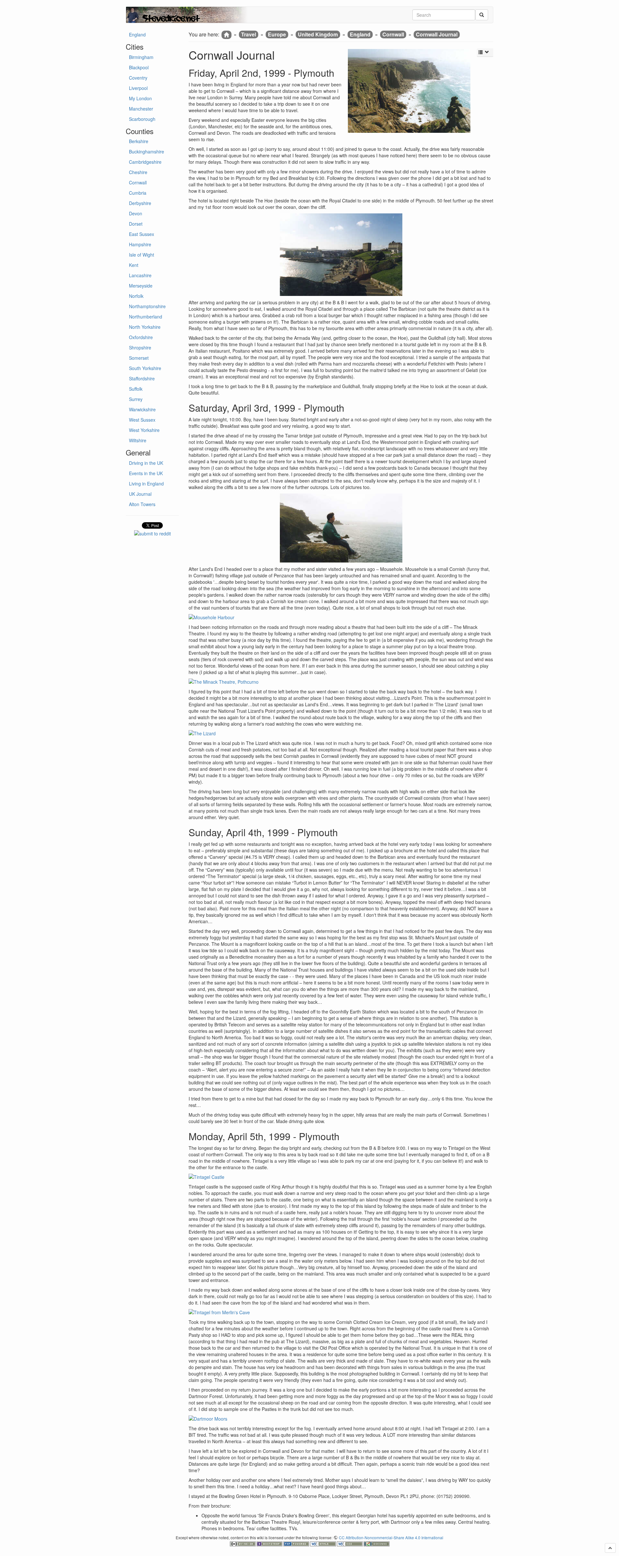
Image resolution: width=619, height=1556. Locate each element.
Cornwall (138, 182)
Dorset (135, 223)
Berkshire (138, 141)
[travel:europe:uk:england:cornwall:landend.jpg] (341, 528)
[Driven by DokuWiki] (376, 1543)
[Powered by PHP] (296, 1543)
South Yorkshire (145, 368)
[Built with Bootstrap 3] (270, 1543)
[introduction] (226, 35)
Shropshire (140, 347)
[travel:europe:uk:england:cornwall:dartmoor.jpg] (341, 1418)
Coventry (138, 77)
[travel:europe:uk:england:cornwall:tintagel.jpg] (341, 1312)
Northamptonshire (147, 306)
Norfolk (136, 296)
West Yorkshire (144, 430)
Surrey (135, 399)
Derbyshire (140, 203)
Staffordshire (142, 378)
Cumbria (137, 193)
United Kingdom (318, 34)
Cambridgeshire (145, 162)
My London (140, 98)
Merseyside (140, 285)
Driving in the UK (146, 463)
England (137, 34)
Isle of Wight (141, 254)
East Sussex (141, 234)
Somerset (139, 358)
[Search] (481, 14)
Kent (133, 265)
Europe (277, 34)
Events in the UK (146, 473)
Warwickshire (142, 409)
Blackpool (139, 67)
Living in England (146, 483)
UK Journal (140, 494)
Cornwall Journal (436, 34)
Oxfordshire (141, 337)
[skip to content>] (610, 1548)
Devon (135, 213)
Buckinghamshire (146, 151)
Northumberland (145, 316)
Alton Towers (142, 504)
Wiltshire (137, 440)
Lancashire (140, 275)
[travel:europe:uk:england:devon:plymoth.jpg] (341, 254)
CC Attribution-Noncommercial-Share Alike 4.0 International (391, 1537)
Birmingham (141, 57)
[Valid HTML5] (323, 1543)
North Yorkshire (145, 327)
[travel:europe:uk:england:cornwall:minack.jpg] (341, 682)
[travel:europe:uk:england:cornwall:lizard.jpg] (341, 733)
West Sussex (142, 419)
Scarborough (142, 119)
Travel (248, 34)
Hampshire (140, 244)
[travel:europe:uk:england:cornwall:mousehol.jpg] (341, 617)
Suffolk (135, 389)
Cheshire (138, 172)
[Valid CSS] (350, 1543)
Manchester (141, 108)
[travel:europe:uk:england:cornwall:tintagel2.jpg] (341, 1177)
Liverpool (138, 88)
